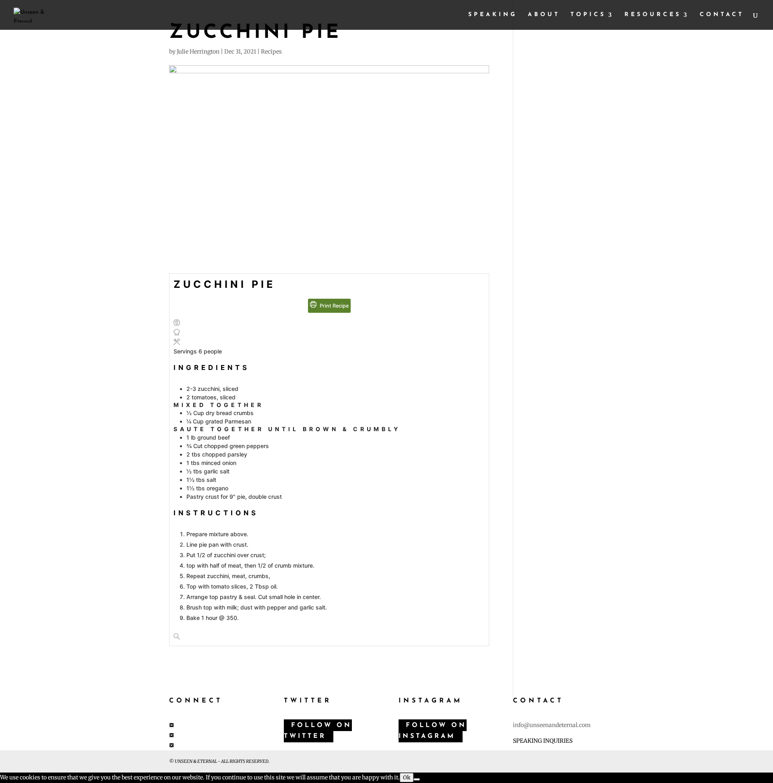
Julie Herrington (198, 51)
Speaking (492, 15)
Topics (588, 15)
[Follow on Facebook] (171, 725)
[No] (416, 779)
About (544, 15)
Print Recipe (333, 306)
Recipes (271, 51)
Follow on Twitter (318, 731)
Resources (652, 15)
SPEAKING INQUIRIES (543, 740)
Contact (722, 15)
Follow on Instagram (433, 731)
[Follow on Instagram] (171, 745)
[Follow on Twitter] (171, 735)
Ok (406, 777)
